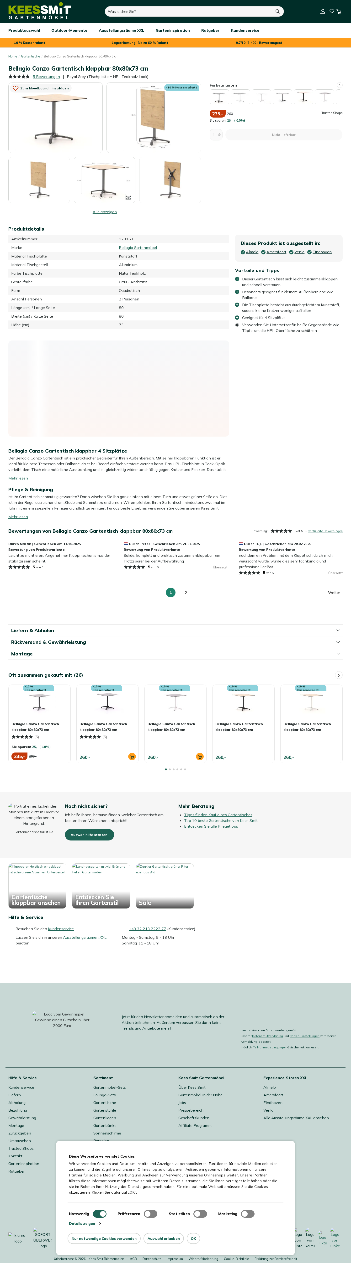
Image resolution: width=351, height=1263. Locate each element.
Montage (16, 1125)
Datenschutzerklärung (267, 1036)
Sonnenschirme (107, 1133)
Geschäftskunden (193, 1117)
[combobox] (188, 11)
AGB (133, 1259)
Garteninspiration (23, 1163)
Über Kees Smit (192, 1087)
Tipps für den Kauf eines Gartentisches (218, 814)
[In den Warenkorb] (132, 756)
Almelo (269, 1087)
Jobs (182, 1102)
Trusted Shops (21, 1148)
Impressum (175, 1259)
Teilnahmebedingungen (270, 1047)
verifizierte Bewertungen (325, 531)
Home (12, 56)
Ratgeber (16, 1171)
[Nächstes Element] (340, 85)
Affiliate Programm (195, 1125)
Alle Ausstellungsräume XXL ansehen (296, 1117)
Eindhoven (272, 1102)
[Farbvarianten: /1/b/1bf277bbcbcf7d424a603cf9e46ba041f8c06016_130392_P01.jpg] (240, 96)
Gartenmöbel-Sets (109, 1087)
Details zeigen (82, 1223)
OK (193, 1238)
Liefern (14, 1095)
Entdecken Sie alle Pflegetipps (211, 826)
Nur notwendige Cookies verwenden (104, 1238)
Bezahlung (17, 1110)
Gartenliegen (104, 1117)
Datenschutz (152, 1259)
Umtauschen (19, 1140)
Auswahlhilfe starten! (89, 835)
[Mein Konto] (323, 11)
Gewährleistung (22, 1117)
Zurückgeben (19, 1133)
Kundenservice (61, 928)
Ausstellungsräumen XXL (84, 937)
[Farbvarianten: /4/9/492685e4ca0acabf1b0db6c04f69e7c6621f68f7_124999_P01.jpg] (303, 96)
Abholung (17, 1102)
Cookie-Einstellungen (304, 1036)
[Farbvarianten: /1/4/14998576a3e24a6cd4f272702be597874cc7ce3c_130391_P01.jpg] (219, 96)
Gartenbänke (105, 1125)
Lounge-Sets (104, 1095)
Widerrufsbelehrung (203, 1259)
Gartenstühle (104, 1110)
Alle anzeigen (105, 211)
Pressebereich (190, 1110)
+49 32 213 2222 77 (147, 928)
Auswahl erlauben (164, 1238)
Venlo (268, 1110)
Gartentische (30, 56)
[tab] (166, 769)
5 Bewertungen (46, 76)
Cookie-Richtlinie (236, 1259)
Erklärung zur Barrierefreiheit (276, 1259)
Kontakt (15, 1156)
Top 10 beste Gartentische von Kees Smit (221, 820)
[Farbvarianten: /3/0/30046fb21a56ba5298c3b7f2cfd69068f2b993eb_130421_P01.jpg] (282, 96)
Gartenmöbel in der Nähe (200, 1095)
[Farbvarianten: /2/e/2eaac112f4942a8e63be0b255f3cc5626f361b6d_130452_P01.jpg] (261, 96)
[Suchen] (278, 11)
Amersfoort (273, 1095)
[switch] (150, 1214)
